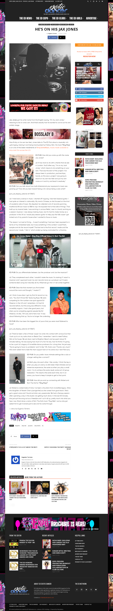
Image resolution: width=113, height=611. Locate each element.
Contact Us (79, 559)
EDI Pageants (79, 548)
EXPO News (54, 493)
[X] (99, 1)
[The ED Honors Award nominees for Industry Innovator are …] (13, 566)
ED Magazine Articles (44, 24)
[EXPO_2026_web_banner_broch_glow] (56, 524)
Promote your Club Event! (83, 562)
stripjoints (17, 425)
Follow (100, 92)
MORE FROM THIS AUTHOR (33, 477)
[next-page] (13, 505)
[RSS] (32, 469)
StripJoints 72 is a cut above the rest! (23, 447)
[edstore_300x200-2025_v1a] (89, 139)
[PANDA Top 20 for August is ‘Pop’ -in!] (13, 543)
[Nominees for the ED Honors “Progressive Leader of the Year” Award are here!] (13, 554)
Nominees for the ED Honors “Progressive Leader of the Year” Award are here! (29, 554)
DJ (42, 425)
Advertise (91, 18)
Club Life (71, 24)
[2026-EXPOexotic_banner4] (40, 417)
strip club (24, 425)
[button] (88, 1)
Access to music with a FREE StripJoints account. (89, 54)
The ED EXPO (42, 18)
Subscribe (99, 100)
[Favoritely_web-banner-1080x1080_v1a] (89, 211)
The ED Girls (75, 18)
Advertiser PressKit (81, 554)
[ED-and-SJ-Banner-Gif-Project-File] (40, 134)
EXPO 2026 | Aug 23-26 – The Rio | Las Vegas (21, 1)
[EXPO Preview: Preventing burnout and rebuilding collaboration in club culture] (61, 487)
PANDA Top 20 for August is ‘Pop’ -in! (27, 541)
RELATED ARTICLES (16, 477)
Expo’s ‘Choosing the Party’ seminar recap (57, 448)
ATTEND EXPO (39, 1)
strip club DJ (37, 425)
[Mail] (96, 1)
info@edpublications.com (47, 597)
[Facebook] (90, 1)
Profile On (13, 493)
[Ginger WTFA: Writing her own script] (40, 487)
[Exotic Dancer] (56, 9)
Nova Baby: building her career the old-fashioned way (17, 497)
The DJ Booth (54, 24)
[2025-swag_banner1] (40, 107)
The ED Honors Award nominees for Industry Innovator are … (29, 566)
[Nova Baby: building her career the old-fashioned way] (19, 487)
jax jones (30, 425)
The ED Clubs (58, 18)
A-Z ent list (58, 1)
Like (101, 89)
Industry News (63, 24)
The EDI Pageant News (36, 493)
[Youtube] (102, 1)
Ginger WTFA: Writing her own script (94, 170)
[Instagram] (93, 1)
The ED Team (79, 556)
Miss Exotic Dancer (81, 551)
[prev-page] (10, 505)
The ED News (25, 18)
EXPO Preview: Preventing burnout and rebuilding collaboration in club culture (94, 184)
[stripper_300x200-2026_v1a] (89, 116)
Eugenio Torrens (52, 33)
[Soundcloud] (35, 469)
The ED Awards (79, 546)
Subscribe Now (49, 1)
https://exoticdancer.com (27, 459)
